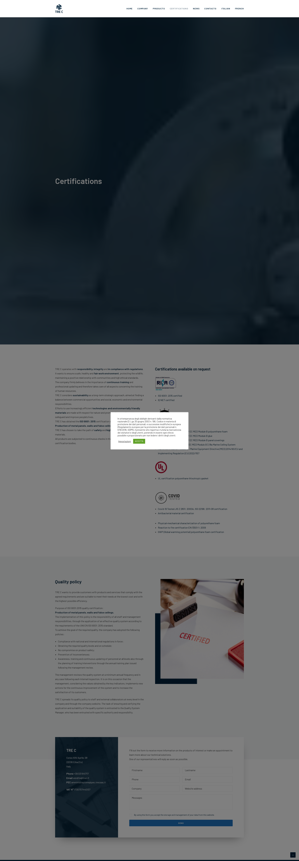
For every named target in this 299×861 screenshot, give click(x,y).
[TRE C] (59, 8)
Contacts (210, 8)
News (196, 8)
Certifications (179, 8)
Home (129, 8)
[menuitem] (130, 8)
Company (142, 8)
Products (159, 8)
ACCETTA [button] (139, 441)
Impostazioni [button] (124, 441)
